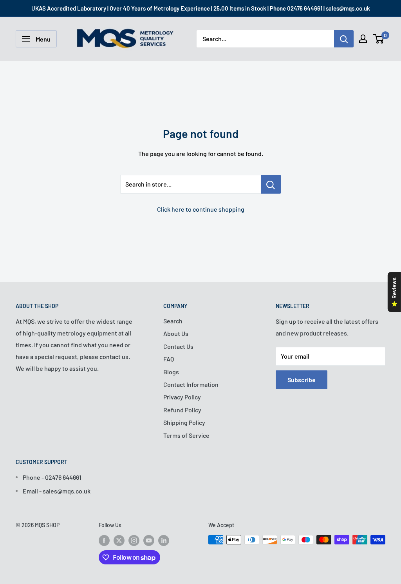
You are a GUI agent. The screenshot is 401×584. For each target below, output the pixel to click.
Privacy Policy (182, 397)
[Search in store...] (271, 184)
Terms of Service (186, 435)
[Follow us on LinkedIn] (163, 540)
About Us (175, 333)
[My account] (363, 38)
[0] (379, 39)
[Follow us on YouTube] (148, 540)
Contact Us (178, 346)
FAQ (168, 359)
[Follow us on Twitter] (119, 540)
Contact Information (191, 384)
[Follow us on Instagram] (133, 540)
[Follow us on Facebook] (104, 540)
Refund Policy (182, 410)
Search (172, 321)
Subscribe (301, 379)
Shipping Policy (184, 422)
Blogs (171, 371)
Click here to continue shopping (200, 209)
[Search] (344, 38)
